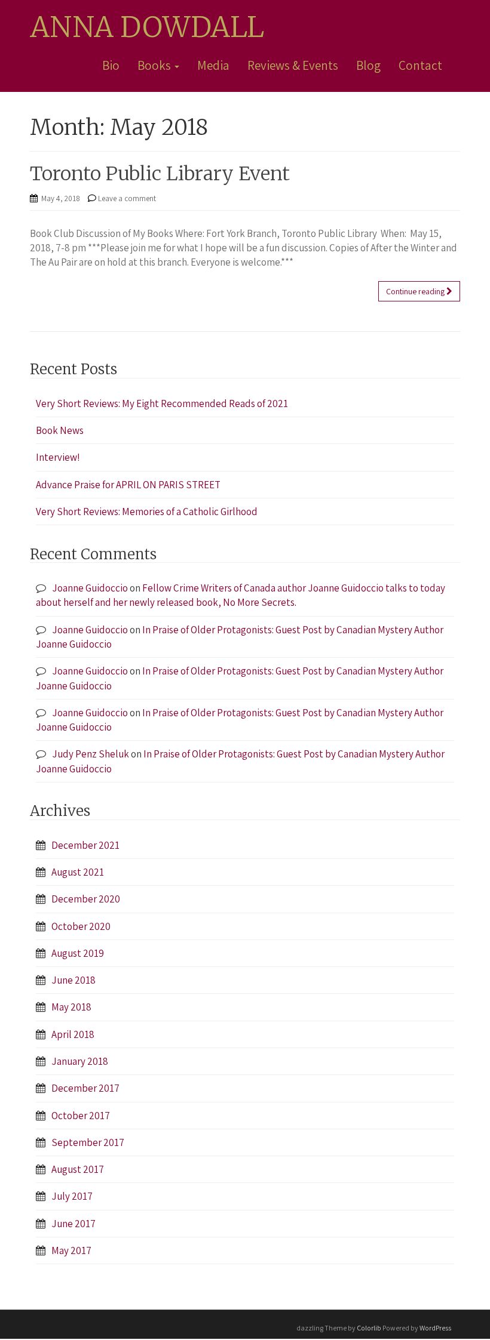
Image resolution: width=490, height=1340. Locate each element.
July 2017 (72, 1196)
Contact (420, 65)
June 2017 (73, 1223)
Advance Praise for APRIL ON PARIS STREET (128, 484)
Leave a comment (127, 198)
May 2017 (71, 1250)
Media (213, 65)
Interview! (58, 457)
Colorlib (369, 1327)
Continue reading (416, 291)
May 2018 (71, 1007)
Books (155, 65)
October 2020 (81, 926)
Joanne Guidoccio (90, 587)
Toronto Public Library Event (160, 174)
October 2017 (80, 1115)
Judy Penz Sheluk (90, 753)
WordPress (435, 1327)
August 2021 (77, 872)
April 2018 (72, 1034)
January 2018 (79, 1061)
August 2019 (77, 953)
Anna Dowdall (147, 27)
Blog (368, 65)
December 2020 (85, 898)
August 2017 (77, 1169)
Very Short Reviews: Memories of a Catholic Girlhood (147, 511)
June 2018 (73, 980)
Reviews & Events (292, 65)
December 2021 (85, 845)
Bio (111, 65)
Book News (60, 430)
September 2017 (87, 1142)
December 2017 (85, 1088)
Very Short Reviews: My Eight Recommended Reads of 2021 (162, 403)
